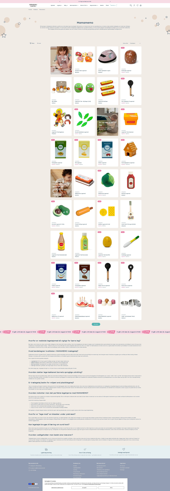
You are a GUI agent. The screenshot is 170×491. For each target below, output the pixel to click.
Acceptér (84, 487)
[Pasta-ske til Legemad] (130, 272)
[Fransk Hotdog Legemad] (84, 210)
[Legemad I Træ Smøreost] (130, 118)
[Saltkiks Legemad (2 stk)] (107, 210)
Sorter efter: (125, 43)
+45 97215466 (33, 470)
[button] (60, 1)
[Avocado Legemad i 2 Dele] (61, 210)
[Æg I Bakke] (61, 87)
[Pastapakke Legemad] (61, 149)
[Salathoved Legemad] (107, 179)
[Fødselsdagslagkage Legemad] (84, 302)
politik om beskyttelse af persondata (92, 484)
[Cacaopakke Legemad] (84, 272)
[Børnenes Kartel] (15, 332)
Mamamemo (77, 69)
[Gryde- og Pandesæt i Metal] (130, 302)
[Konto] (134, 5)
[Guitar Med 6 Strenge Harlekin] (130, 210)
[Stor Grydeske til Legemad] (130, 87)
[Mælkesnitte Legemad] (84, 179)
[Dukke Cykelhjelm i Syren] (107, 57)
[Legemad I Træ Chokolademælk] (61, 241)
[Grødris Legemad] (61, 272)
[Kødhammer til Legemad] (61, 302)
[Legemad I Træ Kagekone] (61, 118)
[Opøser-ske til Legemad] (107, 272)
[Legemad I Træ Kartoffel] (107, 241)
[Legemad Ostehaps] (107, 87)
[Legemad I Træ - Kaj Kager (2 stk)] (84, 87)
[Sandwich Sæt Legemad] (84, 57)
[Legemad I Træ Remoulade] (84, 241)
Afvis (111, 487)
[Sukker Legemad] (107, 149)
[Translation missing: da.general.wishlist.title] (137, 5)
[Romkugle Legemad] (130, 57)
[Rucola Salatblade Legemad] (84, 118)
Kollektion (35, 9)
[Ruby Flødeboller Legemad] (107, 302)
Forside (30, 9)
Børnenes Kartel (35, 487)
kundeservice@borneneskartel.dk (37, 468)
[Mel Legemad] (84, 149)
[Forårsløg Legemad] (130, 241)
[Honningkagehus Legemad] (130, 149)
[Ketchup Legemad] (130, 179)
